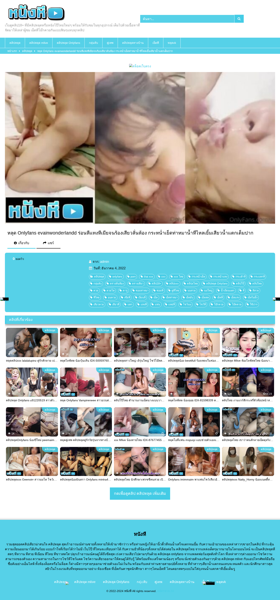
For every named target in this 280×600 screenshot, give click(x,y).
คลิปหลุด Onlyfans (68, 42)
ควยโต (111, 290)
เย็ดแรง (235, 297)
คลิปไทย (257, 283)
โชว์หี (202, 304)
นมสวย (192, 290)
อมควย (112, 297)
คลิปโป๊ (240, 283)
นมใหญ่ (208, 290)
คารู (125, 290)
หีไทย (96, 297)
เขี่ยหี (127, 297)
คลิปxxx (174, 283)
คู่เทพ (110, 42)
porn (133, 276)
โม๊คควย (237, 304)
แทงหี (144, 304)
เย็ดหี (156, 42)
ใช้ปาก (254, 304)
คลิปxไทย (192, 283)
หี (243, 290)
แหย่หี (171, 304)
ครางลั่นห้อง (117, 283)
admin (104, 261)
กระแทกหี (259, 276)
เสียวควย (98, 304)
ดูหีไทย (175, 290)
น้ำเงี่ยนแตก (227, 290)
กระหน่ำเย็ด (198, 276)
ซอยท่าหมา (142, 290)
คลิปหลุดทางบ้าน (133, 42)
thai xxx (148, 276)
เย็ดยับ (189, 297)
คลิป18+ (156, 283)
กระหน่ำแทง (220, 276)
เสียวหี (115, 304)
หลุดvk (172, 42)
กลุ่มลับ (93, 42)
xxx (163, 276)
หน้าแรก (12, 51)
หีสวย (256, 290)
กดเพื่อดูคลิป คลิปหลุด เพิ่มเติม (140, 493)
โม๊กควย (219, 304)
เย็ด (156, 297)
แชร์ (50, 243)
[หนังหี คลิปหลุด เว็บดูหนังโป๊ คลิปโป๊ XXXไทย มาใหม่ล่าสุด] (35, 13)
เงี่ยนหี (142, 297)
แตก (129, 304)
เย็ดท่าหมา (172, 297)
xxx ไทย (178, 276)
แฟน (157, 304)
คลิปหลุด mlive (38, 42)
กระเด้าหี (241, 276)
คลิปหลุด (14, 42)
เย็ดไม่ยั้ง (252, 297)
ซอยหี (160, 290)
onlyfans (117, 276)
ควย (95, 290)
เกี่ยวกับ (23, 243)
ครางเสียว (137, 283)
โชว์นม (187, 304)
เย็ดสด (205, 297)
